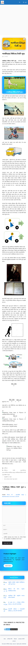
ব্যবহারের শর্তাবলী (21, 638)
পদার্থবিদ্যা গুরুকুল (11, 472)
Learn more (8, 565)
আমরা (5, 638)
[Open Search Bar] (20, 2)
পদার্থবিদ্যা (6, 472)
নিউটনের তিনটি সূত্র (13, 470)
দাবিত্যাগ (15, 638)
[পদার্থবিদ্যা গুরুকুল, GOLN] (2, 2)
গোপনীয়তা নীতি (9, 638)
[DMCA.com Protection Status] (11, 630)
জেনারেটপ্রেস (24, 643)
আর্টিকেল (6, 468)
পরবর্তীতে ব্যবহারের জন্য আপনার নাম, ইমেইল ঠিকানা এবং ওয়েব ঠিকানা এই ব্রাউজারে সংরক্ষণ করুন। (15, 538)
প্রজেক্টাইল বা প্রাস (8, 477)
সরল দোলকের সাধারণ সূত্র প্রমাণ (10, 479)
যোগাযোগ (14, 641)
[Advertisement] (14, 19)
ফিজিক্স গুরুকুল (7, 474)
